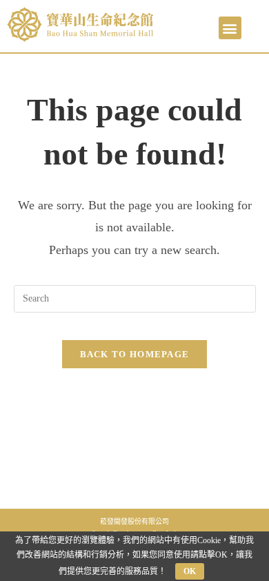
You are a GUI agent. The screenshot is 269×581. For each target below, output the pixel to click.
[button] (230, 28)
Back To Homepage (135, 354)
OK (189, 571)
